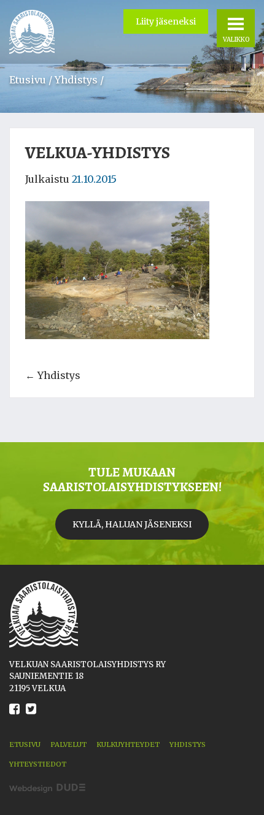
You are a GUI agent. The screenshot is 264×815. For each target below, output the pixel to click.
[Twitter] (31, 718)
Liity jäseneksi (166, 21)
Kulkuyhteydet (128, 744)
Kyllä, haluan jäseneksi (132, 524)
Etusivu (27, 80)
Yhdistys (76, 80)
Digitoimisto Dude (47, 788)
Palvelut (68, 744)
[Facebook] (14, 718)
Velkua (32, 32)
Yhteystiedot (37, 764)
